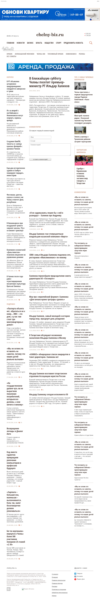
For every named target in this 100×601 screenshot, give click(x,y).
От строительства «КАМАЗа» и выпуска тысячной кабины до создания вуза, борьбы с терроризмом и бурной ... (16, 155)
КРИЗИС (9, 54)
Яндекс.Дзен (81, 579)
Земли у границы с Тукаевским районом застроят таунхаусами (82, 139)
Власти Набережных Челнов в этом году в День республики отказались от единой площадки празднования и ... (16, 210)
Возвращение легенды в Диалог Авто (15, 431)
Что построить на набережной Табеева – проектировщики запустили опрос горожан (82, 248)
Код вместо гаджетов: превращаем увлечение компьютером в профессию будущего (14, 460)
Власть (39, 42)
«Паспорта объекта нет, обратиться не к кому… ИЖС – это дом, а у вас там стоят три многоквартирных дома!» (16, 316)
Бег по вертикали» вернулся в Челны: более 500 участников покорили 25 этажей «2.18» (16, 538)
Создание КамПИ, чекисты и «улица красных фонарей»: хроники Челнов (14, 145)
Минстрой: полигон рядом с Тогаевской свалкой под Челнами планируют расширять (82, 119)
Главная (10, 42)
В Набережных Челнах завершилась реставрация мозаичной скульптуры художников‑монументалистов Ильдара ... (18, 293)
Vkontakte (80, 576)
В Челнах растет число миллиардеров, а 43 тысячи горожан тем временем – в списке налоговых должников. (15, 518)
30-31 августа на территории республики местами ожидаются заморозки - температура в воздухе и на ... (16, 98)
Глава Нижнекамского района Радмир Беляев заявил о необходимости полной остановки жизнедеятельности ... (16, 237)
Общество (49, 42)
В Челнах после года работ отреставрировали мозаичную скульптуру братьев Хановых (16, 281)
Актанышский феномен (24, 54)
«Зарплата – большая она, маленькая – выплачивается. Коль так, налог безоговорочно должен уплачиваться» (14, 501)
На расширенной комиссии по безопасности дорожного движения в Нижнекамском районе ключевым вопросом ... (16, 128)
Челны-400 (41, 54)
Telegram (79, 573)
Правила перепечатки (58, 580)
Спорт (58, 42)
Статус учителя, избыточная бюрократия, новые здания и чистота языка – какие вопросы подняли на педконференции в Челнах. (16, 413)
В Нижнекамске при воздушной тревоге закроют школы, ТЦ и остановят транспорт (15, 227)
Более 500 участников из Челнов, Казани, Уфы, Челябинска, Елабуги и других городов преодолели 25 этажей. (16, 551)
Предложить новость (73, 42)
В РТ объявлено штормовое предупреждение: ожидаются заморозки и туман (16, 86)
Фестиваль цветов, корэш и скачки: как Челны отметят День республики (15, 198)
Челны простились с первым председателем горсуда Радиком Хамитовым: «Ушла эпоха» (83, 97)
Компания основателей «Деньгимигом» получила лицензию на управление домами (16, 253)
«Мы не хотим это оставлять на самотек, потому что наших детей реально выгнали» (16, 354)
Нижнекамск (71, 54)
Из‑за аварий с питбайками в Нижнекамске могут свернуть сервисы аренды (15, 115)
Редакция (55, 577)
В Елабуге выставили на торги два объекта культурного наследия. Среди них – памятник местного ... (16, 182)
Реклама (54, 586)
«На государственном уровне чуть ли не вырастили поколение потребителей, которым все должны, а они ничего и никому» (15, 394)
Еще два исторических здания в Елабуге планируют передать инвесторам (16, 172)
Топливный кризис (55, 54)
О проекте (55, 574)
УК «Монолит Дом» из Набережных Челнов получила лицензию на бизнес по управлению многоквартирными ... (15, 264)
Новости (21, 42)
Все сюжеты (11, 56)
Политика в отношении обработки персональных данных (60, 592)
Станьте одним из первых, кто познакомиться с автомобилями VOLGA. (15, 440)
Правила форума (57, 583)
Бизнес (30, 42)
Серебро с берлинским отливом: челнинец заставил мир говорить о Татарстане (82, 176)
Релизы (82, 54)
